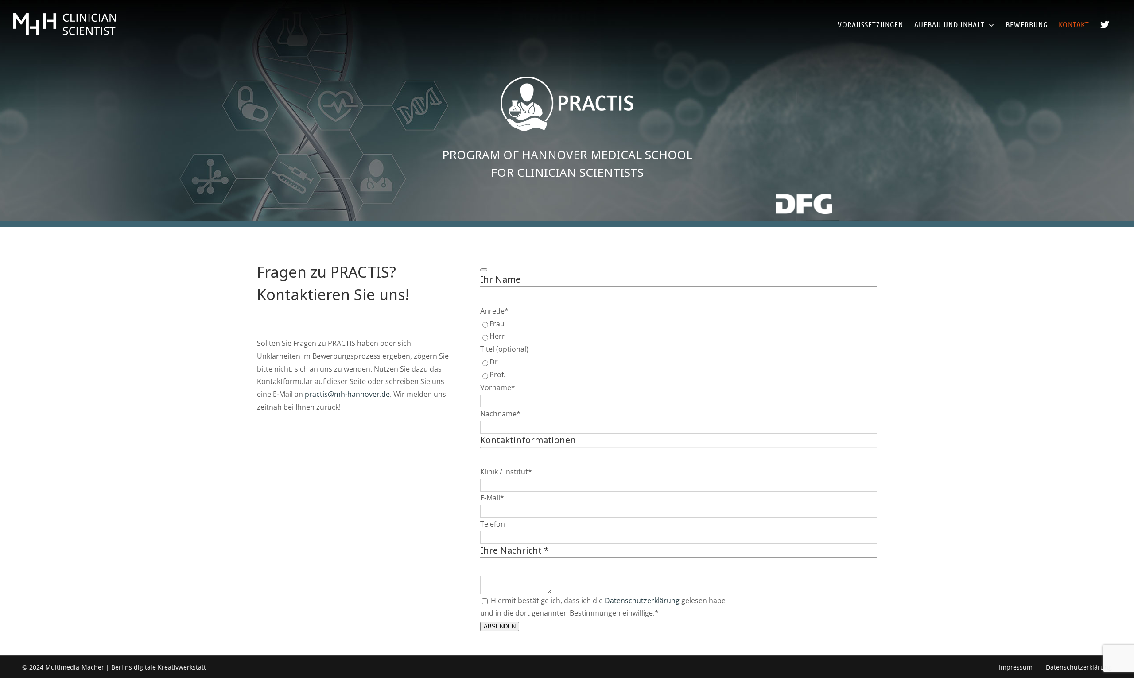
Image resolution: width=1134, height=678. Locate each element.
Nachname (500, 413)
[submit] (483, 269)
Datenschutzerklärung (642, 600)
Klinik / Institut (506, 472)
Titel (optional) (504, 349)
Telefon (492, 524)
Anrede (494, 311)
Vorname (497, 387)
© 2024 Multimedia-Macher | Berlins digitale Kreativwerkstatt (114, 667)
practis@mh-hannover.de (347, 394)
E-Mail (492, 498)
